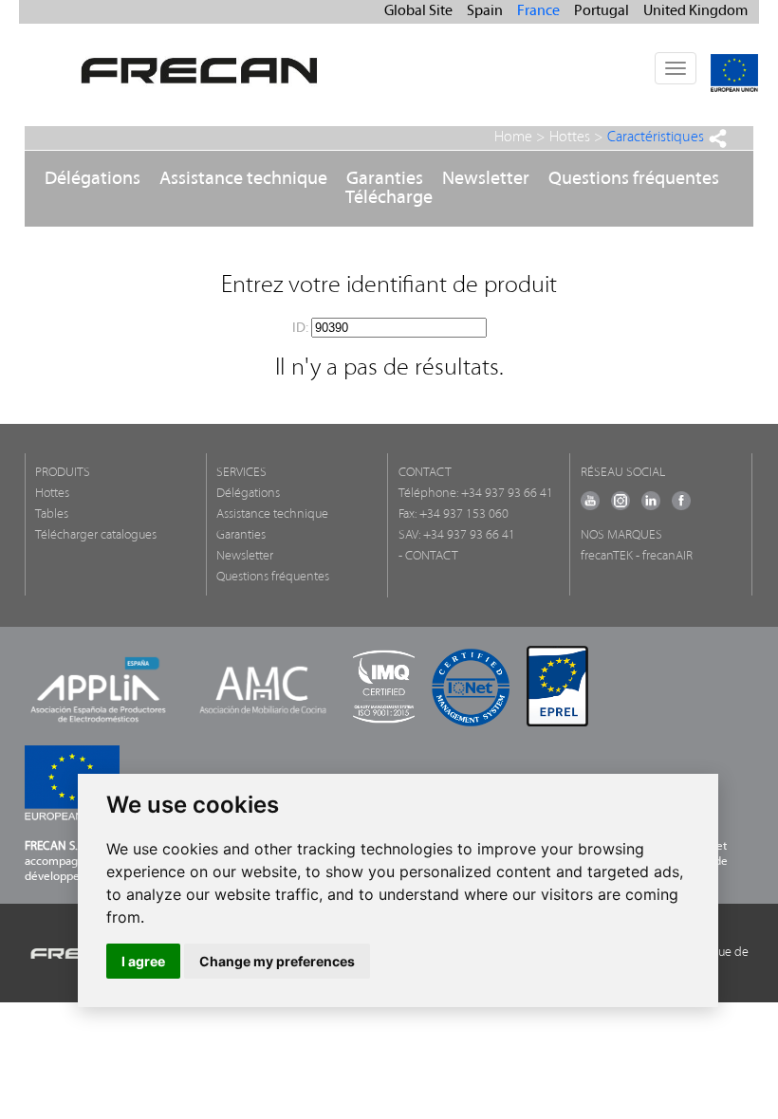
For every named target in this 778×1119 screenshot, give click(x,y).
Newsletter (485, 179)
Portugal (601, 11)
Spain (485, 11)
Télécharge (389, 198)
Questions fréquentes (633, 179)
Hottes (569, 137)
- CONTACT (428, 556)
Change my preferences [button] (277, 961)
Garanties (384, 179)
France (538, 11)
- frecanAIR (664, 556)
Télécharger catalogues (96, 535)
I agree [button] (143, 961)
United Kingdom (695, 11)
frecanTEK (607, 556)
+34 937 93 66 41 (507, 493)
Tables (51, 514)
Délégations (92, 179)
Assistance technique (243, 179)
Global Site (418, 11)
